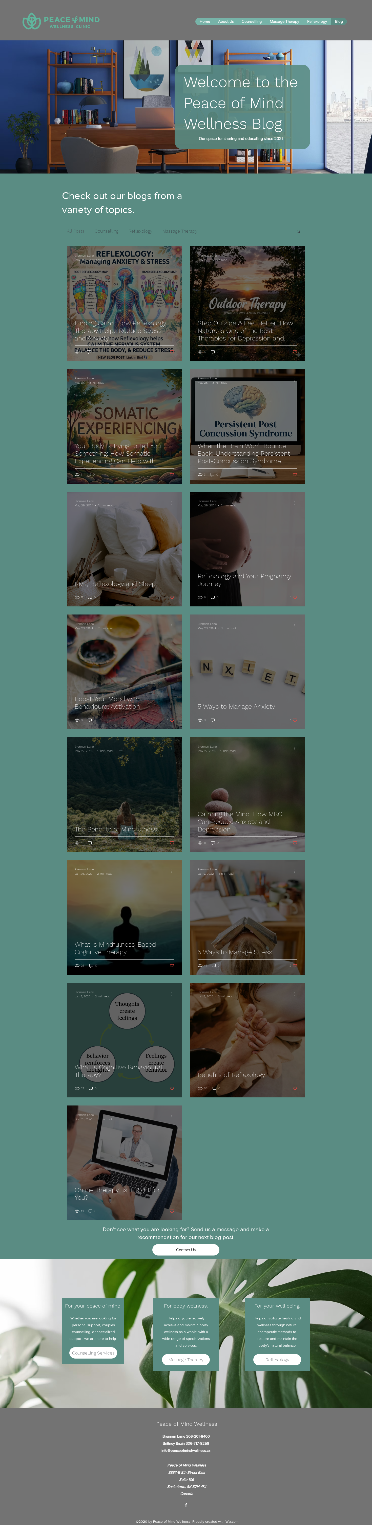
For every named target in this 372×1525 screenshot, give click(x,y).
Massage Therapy (179, 231)
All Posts (76, 231)
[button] (298, 231)
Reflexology (140, 231)
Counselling (106, 231)
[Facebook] (186, 1505)
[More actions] (174, 257)
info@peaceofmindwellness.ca (186, 1450)
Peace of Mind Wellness (186, 1424)
